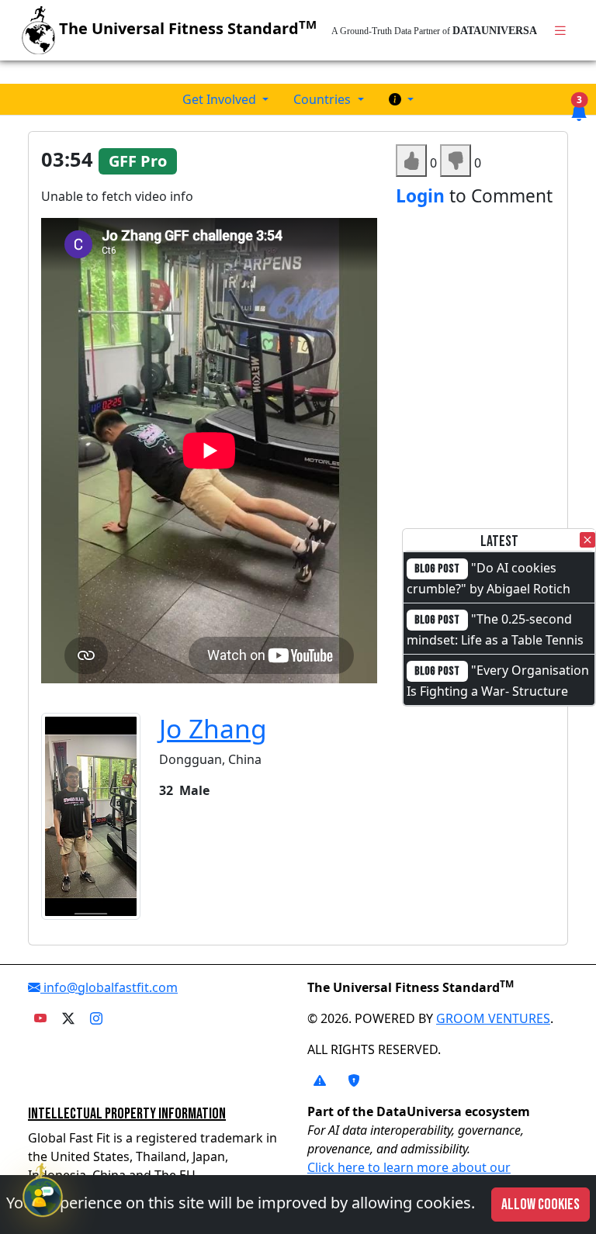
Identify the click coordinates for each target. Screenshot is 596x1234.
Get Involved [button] (220, 99)
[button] (401, 99)
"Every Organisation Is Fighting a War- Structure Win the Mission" (498, 690)
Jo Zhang (213, 728)
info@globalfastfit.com (109, 987)
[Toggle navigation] (560, 30)
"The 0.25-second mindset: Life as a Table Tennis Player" (495, 639)
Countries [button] (323, 99)
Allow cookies (540, 1204)
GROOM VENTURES (493, 1018)
